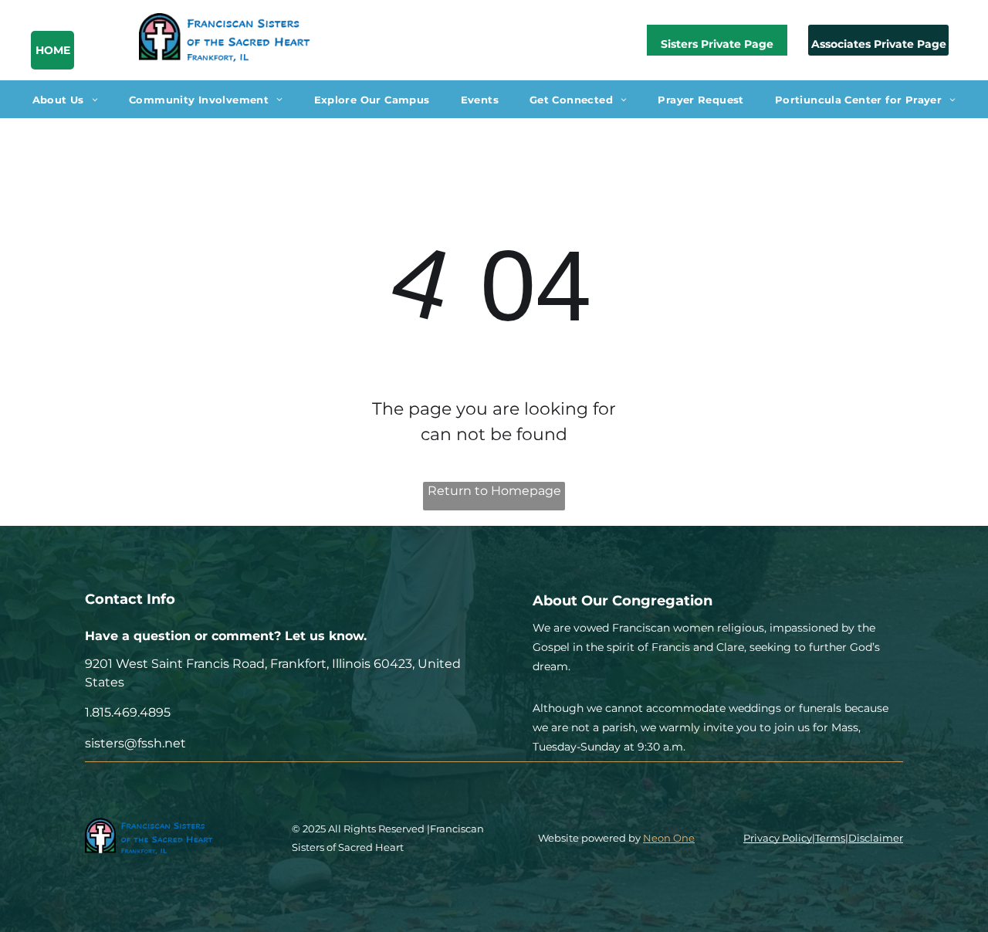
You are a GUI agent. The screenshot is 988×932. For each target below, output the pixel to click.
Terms (830, 838)
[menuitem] (65, 99)
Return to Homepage (494, 490)
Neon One (669, 838)
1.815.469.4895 (128, 712)
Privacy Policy (777, 838)
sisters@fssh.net (135, 743)
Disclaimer (875, 838)
